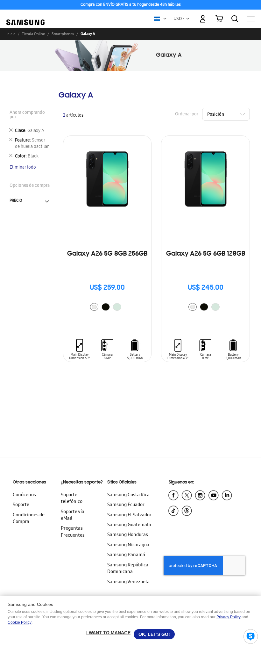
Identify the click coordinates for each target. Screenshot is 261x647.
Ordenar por (186, 114)
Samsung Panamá (126, 555)
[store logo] (25, 15)
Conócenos (24, 495)
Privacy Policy (228, 617)
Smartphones (63, 33)
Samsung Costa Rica (128, 495)
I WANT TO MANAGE (108, 632)
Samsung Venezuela (128, 582)
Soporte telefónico (71, 498)
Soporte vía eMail (72, 515)
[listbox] (107, 307)
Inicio (10, 33)
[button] (164, 18)
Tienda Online (33, 33)
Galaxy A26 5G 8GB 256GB (107, 254)
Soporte (21, 505)
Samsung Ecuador (126, 505)
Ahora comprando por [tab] (27, 115)
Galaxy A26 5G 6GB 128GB (205, 254)
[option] (94, 307)
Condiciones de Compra (29, 519)
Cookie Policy (20, 622)
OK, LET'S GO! (154, 634)
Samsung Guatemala (129, 525)
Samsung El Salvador (129, 515)
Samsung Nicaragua (128, 545)
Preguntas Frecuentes (73, 532)
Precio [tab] (16, 201)
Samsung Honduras (127, 535)
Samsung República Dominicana (127, 569)
